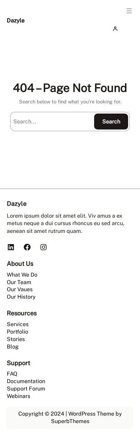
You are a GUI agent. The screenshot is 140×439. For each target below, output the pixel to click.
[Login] (121, 28)
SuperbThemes (70, 421)
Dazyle (15, 20)
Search (111, 121)
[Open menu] (129, 11)
